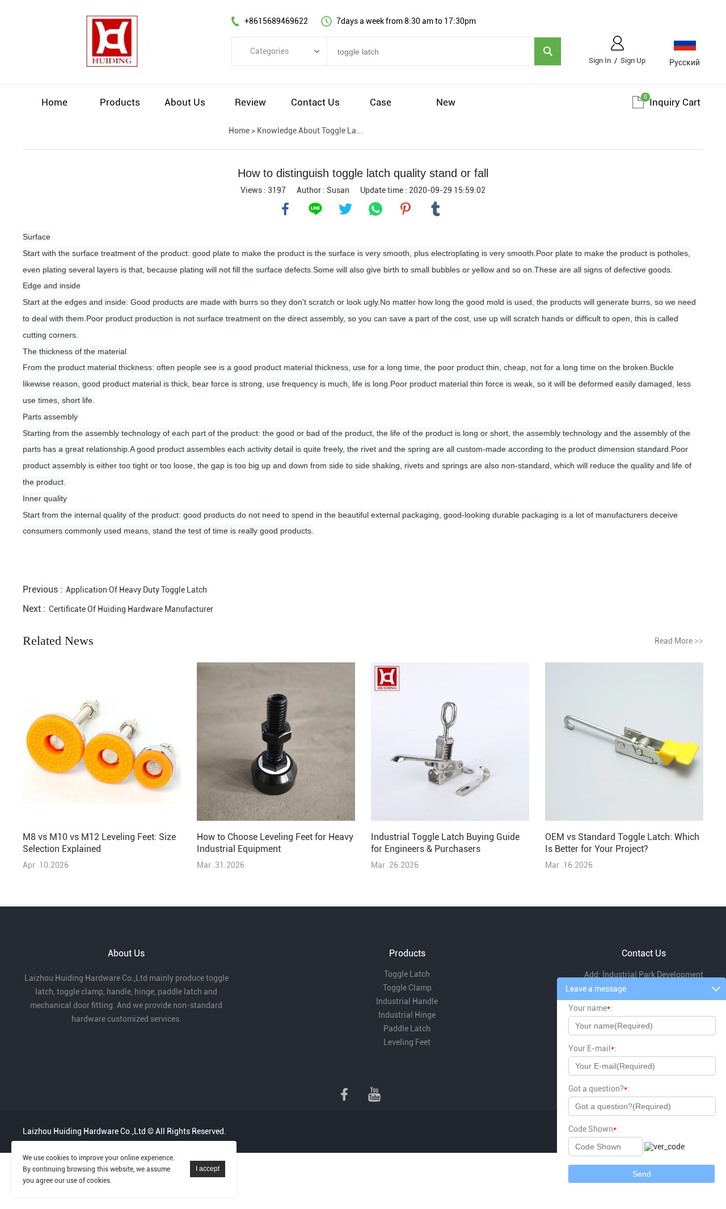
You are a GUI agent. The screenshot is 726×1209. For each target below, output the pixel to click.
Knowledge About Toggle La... (310, 130)
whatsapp (375, 208)
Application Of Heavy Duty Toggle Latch (136, 589)
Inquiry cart (674, 102)
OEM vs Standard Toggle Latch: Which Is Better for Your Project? (622, 843)
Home (54, 102)
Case (380, 102)
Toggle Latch (407, 974)
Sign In (600, 60)
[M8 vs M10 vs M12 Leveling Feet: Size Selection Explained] (102, 742)
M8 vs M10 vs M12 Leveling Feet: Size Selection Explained (99, 843)
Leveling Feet (406, 1042)
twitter (345, 208)
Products (120, 102)
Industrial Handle (407, 1001)
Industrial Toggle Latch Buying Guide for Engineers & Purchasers (445, 843)
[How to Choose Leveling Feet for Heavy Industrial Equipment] (276, 742)
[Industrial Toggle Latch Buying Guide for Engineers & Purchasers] (450, 742)
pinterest (405, 208)
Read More (679, 640)
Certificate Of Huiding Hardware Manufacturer (131, 609)
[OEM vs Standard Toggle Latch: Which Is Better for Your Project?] (624, 742)
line (315, 208)
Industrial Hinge (407, 1014)
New (445, 102)
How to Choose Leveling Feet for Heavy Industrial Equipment (275, 843)
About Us (184, 102)
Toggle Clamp (407, 987)
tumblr (435, 208)
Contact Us (315, 102)
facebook (285, 208)
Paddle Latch (406, 1028)
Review (250, 102)
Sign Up (633, 60)
